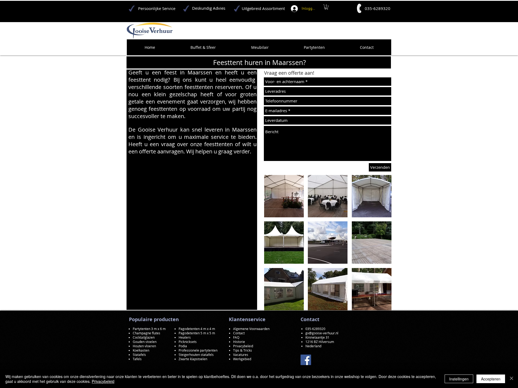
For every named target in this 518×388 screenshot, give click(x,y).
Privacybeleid (103, 381)
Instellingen (459, 379)
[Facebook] (306, 360)
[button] (284, 196)
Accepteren (490, 379)
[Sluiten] (511, 379)
